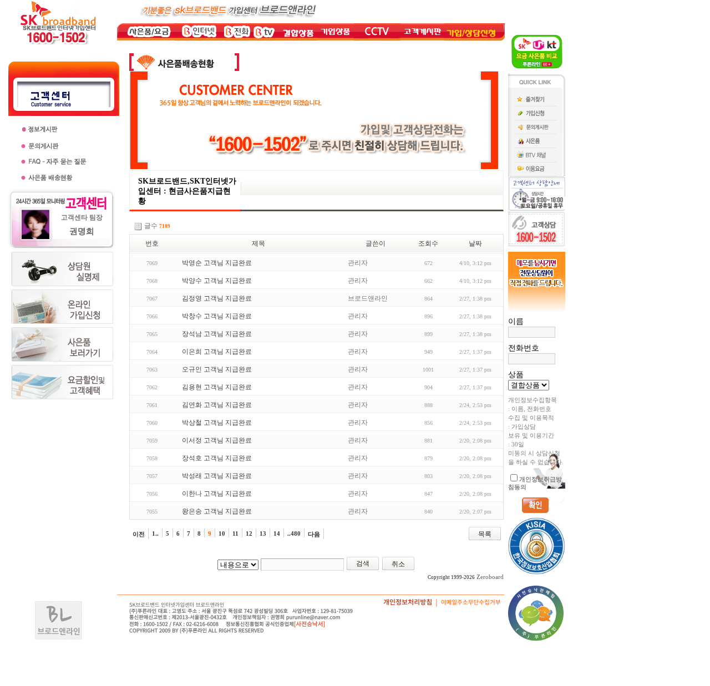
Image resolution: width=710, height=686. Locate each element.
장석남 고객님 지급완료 (217, 334)
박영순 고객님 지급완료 (217, 263)
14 (276, 533)
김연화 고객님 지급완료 (217, 405)
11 (235, 533)
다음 (314, 534)
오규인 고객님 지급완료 (217, 369)
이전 (139, 534)
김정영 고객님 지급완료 (217, 298)
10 (222, 533)
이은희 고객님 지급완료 (217, 351)
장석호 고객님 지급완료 (217, 458)
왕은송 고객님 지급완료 (217, 511)
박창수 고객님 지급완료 (217, 316)
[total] (138, 226)
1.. (155, 533)
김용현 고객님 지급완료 (217, 387)
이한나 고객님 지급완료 (217, 493)
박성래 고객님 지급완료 (217, 476)
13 (263, 533)
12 (249, 533)
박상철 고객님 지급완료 (217, 422)
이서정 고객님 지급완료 (217, 440)
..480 (294, 533)
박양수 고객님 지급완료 (217, 280)
